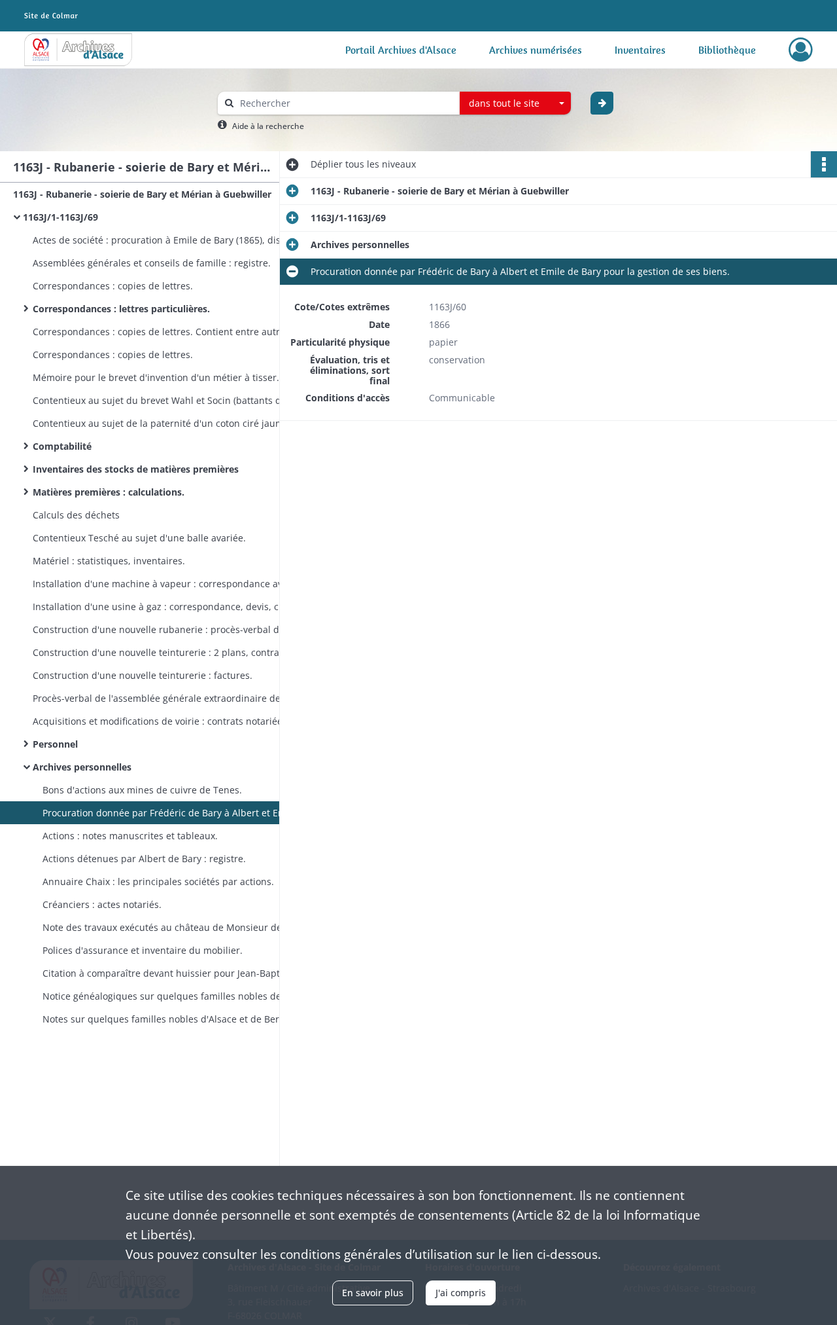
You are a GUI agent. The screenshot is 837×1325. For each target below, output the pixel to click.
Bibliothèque (727, 49)
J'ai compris (461, 1292)
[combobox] (515, 103)
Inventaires (640, 49)
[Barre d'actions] (824, 164)
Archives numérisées (535, 49)
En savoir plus (372, 1292)
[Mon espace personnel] (800, 49)
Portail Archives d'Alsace (400, 49)
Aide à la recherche (268, 126)
